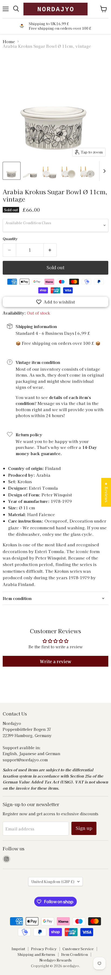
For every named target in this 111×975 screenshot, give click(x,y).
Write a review (55, 661)
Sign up (84, 828)
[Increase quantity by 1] (50, 250)
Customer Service (78, 948)
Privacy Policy (44, 948)
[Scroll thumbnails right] (103, 171)
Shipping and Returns (36, 954)
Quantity (10, 239)
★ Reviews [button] (106, 492)
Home (9, 41)
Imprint (18, 948)
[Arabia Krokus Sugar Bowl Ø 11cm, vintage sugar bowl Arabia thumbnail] (11, 170)
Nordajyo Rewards (55, 960)
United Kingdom (53, 881)
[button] (55, 302)
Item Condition (74, 954)
